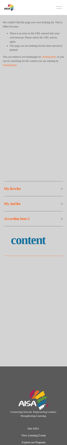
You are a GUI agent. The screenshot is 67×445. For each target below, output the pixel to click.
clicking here (49, 56)
